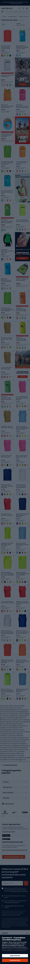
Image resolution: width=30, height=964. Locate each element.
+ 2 (13, 85)
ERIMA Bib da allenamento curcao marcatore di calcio (6, 280)
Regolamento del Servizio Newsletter (11, 915)
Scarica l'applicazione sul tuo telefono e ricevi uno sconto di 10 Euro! (16, 2)
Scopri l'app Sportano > (9, 831)
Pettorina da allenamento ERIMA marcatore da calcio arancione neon (21, 309)
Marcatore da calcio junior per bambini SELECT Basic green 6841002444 (7, 690)
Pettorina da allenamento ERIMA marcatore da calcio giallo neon (21, 339)
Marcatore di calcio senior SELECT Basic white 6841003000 (21, 486)
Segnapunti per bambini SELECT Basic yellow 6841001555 (7, 545)
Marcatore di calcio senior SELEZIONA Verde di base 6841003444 (7, 309)
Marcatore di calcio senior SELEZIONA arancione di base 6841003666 (6, 47)
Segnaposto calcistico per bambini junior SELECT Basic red (22, 603)
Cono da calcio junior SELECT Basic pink (6, 456)
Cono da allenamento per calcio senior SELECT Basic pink (22, 398)
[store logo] (9, 8)
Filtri (3, 24)
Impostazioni (15, 956)
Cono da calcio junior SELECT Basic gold (6, 368)
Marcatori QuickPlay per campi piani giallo (22, 279)
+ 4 (13, 171)
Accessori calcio (12, 16)
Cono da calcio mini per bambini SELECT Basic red (7, 602)
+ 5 (13, 55)
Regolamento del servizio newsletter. (19, 891)
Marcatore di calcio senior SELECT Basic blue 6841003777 (22, 545)
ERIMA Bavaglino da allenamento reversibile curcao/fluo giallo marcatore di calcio (22, 47)
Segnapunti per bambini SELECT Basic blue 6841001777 (22, 690)
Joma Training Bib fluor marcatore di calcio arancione (22, 163)
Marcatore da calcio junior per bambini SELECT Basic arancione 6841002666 (22, 661)
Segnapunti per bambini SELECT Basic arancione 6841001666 (7, 661)
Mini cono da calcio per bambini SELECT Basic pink (22, 457)
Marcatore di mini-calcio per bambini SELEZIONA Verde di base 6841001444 (7, 163)
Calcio (4, 16)
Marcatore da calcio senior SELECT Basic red (7, 514)
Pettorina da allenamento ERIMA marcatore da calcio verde (6, 398)
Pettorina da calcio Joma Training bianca (7, 76)
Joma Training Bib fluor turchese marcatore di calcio (7, 192)
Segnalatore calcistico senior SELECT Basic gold (7, 427)
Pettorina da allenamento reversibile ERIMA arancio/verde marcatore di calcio (7, 221)
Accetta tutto (15, 960)
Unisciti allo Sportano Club (13, 857)
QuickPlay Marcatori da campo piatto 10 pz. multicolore (7, 135)
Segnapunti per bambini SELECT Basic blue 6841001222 (22, 515)
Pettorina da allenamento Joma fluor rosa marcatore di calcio (22, 106)
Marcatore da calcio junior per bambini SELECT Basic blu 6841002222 (22, 632)
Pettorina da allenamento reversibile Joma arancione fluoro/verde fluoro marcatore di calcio (7, 106)
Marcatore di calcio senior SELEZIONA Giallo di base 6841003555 (22, 574)
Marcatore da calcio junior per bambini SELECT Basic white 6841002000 (7, 632)
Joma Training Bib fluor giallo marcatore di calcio (22, 220)
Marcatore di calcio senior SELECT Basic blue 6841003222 (7, 486)
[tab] (15, 782)
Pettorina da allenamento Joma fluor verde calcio (7, 251)
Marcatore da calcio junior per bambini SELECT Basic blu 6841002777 (22, 428)
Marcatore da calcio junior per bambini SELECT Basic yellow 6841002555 (7, 574)
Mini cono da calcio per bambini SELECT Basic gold (7, 339)
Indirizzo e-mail (8, 883)
